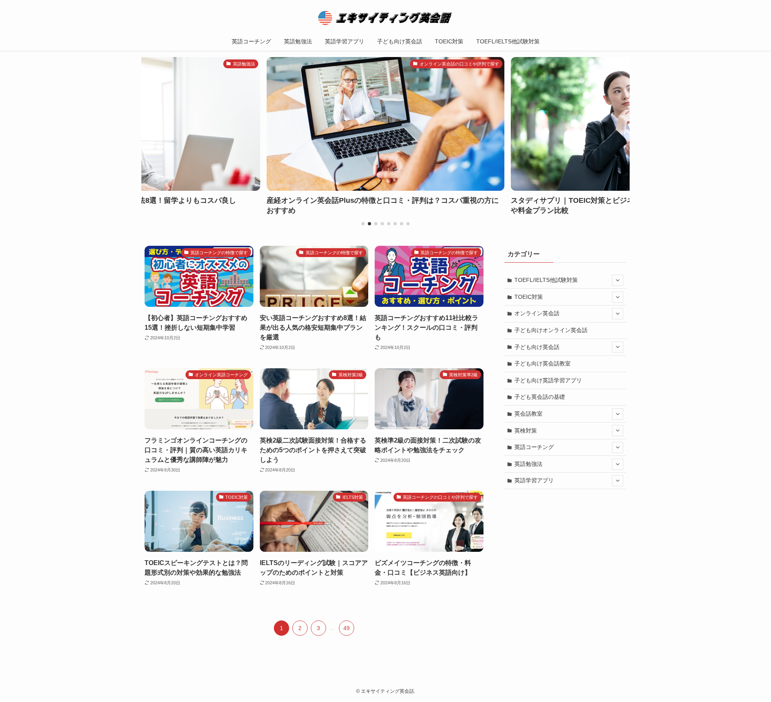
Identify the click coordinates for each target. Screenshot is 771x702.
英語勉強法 (528, 464)
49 (346, 628)
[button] (363, 223)
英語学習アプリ (534, 480)
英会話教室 (528, 413)
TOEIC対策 (528, 297)
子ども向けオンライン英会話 (550, 330)
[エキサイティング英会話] (385, 18)
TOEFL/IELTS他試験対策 (546, 280)
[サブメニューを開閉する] (617, 280)
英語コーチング (534, 447)
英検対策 (525, 430)
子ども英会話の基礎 (539, 397)
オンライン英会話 (536, 313)
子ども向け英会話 (536, 347)
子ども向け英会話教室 (542, 363)
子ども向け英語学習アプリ (548, 380)
